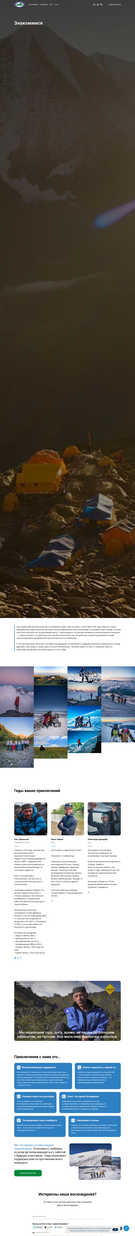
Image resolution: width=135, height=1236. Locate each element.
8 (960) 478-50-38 (115, 5)
